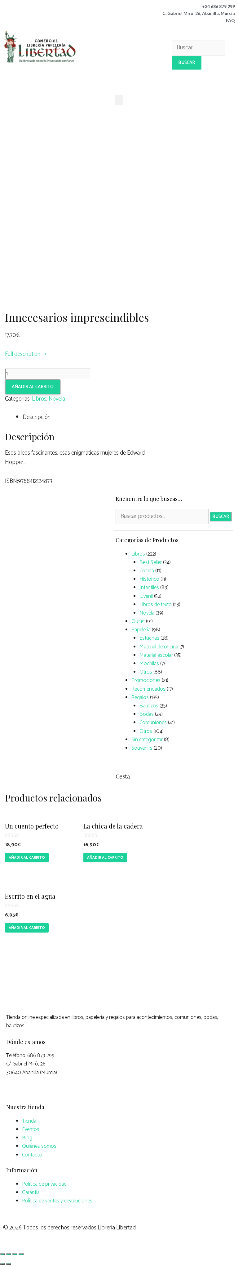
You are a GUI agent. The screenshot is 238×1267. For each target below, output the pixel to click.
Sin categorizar (147, 739)
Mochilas (149, 663)
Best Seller (150, 562)
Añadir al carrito (33, 387)
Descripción (37, 417)
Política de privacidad (44, 1184)
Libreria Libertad (117, 1228)
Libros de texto (155, 604)
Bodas (146, 714)
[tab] (89, 417)
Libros (39, 399)
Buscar (220, 516)
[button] (119, 100)
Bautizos (148, 706)
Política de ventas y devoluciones (57, 1201)
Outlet (138, 621)
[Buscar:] (198, 47)
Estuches (149, 638)
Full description (22, 354)
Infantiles (149, 587)
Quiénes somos (39, 1146)
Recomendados (148, 689)
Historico (149, 579)
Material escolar (156, 655)
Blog (27, 1137)
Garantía (31, 1192)
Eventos (30, 1129)
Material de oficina (158, 647)
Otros (145, 672)
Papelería (141, 629)
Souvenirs (141, 748)
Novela (57, 399)
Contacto (32, 1155)
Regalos (140, 697)
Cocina (146, 570)
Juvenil (146, 596)
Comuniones (153, 722)
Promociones (146, 680)
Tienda (29, 1121)
